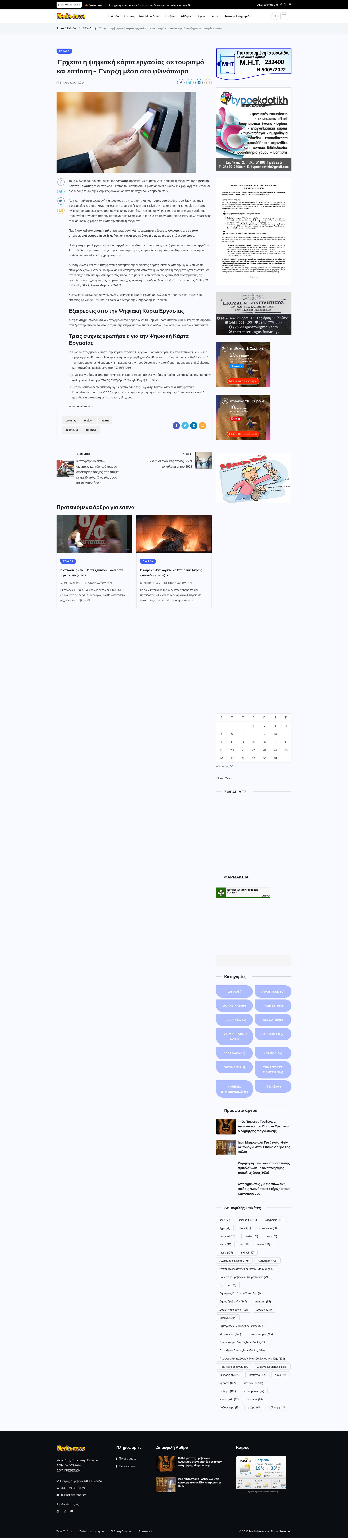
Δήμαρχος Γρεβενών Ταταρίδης (240, 1293)
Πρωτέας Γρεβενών (233, 1366)
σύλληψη (277, 1407)
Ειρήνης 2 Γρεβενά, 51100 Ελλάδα (80, 1481)
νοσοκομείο (229, 1399)
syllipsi (247, 1252)
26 (221, 758)
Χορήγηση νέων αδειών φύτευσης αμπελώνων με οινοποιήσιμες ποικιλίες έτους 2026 (264, 1168)
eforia (245, 1228)
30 (264, 758)
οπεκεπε (255, 1399)
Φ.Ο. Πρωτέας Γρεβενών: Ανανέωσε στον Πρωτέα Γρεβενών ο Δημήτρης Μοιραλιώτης (264, 1126)
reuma (263, 1244)
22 (253, 750)
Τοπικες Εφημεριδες (238, 16)
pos (244, 1244)
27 (232, 758)
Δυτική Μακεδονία (233, 1309)
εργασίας (71, 420)
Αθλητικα (187, 16)
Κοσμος (128, 16)
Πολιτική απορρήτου (91, 1531)
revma (226, 1252)
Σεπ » (228, 778)
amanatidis (248, 1219)
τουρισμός (72, 429)
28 (243, 758)
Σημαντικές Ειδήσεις (273, 1070)
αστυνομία (253, 1383)
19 (221, 750)
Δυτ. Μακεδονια (149, 16)
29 (253, 758)
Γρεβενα (171, 16)
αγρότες (227, 1383)
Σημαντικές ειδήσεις (272, 1366)
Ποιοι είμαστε (127, 1458)
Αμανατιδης (267, 1260)
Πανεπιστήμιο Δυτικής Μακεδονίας (243, 1342)
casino (234, 991)
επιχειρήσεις (254, 1391)
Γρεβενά (227, 1285)
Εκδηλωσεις (273, 1034)
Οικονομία (234, 1067)
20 (232, 750)
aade (224, 1219)
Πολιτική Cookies (121, 1531)
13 (232, 742)
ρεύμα (254, 1407)
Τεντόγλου (257, 1374)
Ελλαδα (113, 16)
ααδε (280, 1374)
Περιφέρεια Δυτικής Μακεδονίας (242, 1350)
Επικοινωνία (127, 1466)
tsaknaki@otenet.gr (73, 1495)
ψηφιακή (91, 429)
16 (264, 742)
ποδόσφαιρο (229, 1407)
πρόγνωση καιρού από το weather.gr (263, 1492)
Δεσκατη (273, 1019)
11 (286, 734)
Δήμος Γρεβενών (233, 1301)
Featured (227, 1236)
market (251, 1236)
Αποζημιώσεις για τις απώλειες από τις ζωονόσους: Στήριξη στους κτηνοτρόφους (264, 1188)
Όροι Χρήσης (64, 1531)
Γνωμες (215, 16)
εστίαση (88, 420)
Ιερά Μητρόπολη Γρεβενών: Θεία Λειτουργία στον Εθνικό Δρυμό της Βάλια (264, 1147)
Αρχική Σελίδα (66, 28)
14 (243, 742)
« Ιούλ (219, 778)
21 (243, 750)
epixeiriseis (268, 1228)
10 (275, 734)
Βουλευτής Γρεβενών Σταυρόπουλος (243, 1277)
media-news (72, 583)
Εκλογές (227, 1317)
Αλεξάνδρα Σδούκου (234, 1260)
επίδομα (227, 1391)
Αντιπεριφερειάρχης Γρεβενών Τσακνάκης (247, 1268)
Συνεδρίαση (229, 1374)
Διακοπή (263, 1301)
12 (221, 742)
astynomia (274, 1219)
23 (264, 750)
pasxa (225, 1244)
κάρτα (105, 420)
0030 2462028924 (73, 1488)
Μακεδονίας (230, 1334)
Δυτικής (264, 1309)
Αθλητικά (234, 1005)
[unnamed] (253, 313)
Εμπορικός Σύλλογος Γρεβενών (241, 1325)
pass (271, 1236)
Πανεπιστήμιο (261, 1334)
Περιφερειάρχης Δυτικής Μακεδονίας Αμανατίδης (252, 1358)
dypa (224, 1228)
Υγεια (201, 16)
